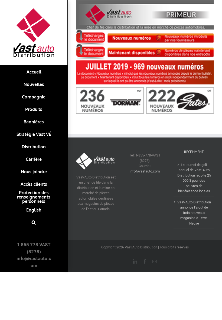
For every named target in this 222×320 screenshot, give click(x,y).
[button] (33, 222)
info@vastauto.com (145, 171)
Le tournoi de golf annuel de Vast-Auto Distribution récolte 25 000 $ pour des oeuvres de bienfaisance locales (194, 178)
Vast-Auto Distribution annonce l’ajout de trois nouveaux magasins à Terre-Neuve (194, 212)
